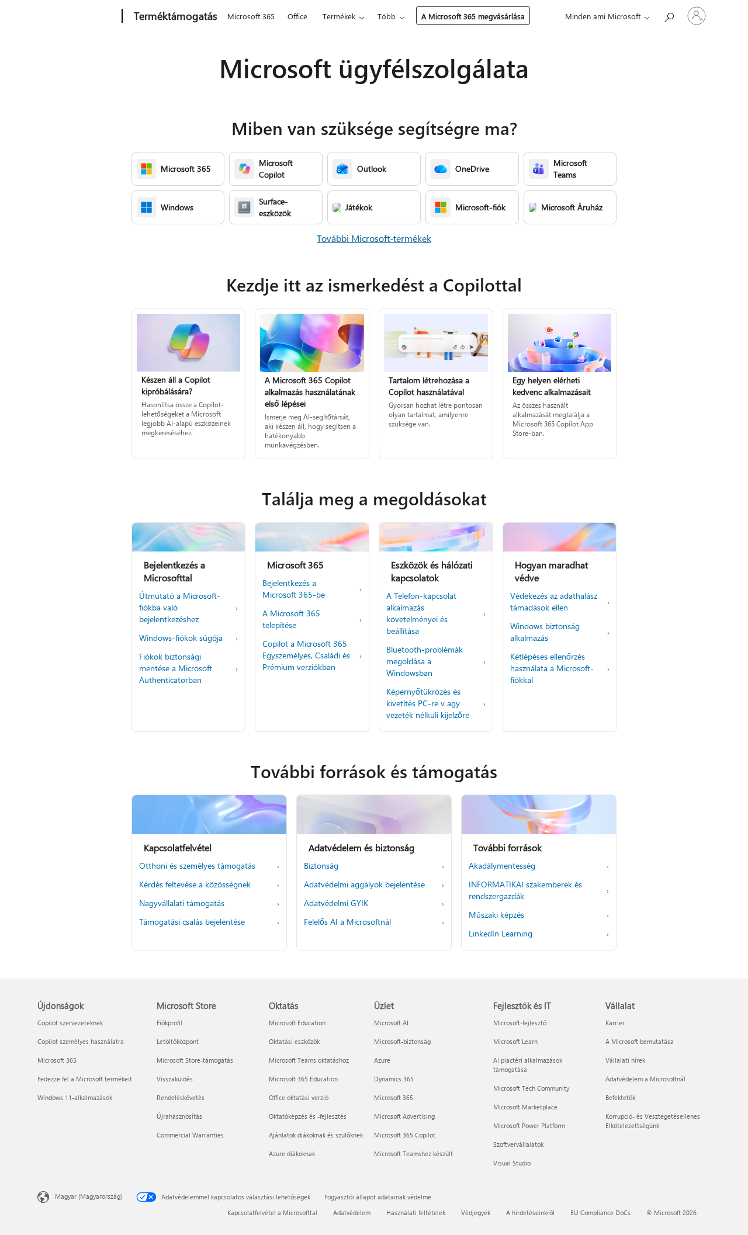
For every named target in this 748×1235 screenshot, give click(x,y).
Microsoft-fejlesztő (519, 1022)
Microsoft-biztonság (402, 1041)
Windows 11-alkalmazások (74, 1097)
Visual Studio (512, 1162)
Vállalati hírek (625, 1060)
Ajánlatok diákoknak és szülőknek (316, 1134)
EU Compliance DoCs (600, 1212)
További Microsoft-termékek (374, 238)
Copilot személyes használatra (80, 1041)
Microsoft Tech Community (531, 1088)
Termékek (339, 16)
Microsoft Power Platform (529, 1125)
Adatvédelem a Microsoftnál (645, 1078)
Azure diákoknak (292, 1153)
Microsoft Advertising (404, 1116)
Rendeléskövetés (181, 1097)
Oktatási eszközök (294, 1041)
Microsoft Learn (515, 1041)
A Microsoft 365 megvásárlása (473, 16)
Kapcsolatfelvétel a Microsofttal (272, 1212)
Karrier (615, 1022)
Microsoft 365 (251, 16)
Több (387, 16)
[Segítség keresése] (668, 15)
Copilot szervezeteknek (70, 1022)
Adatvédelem (351, 1212)
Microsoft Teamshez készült (413, 1153)
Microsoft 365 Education (303, 1078)
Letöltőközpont (178, 1041)
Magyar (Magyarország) (88, 1196)
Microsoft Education (297, 1022)
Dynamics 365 (394, 1078)
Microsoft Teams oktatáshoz (309, 1060)
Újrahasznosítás (179, 1116)
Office (297, 16)
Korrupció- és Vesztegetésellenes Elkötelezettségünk (652, 1121)
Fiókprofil (169, 1022)
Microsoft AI (391, 1022)
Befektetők (620, 1097)
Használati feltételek (415, 1212)
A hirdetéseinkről (530, 1212)
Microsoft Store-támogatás (195, 1060)
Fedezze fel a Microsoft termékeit (84, 1078)
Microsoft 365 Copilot (404, 1134)
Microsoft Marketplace (525, 1106)
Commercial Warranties (190, 1134)
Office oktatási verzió (298, 1097)
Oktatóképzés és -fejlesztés (308, 1116)
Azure (382, 1060)
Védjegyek (475, 1212)
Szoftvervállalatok (518, 1144)
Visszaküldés (175, 1078)
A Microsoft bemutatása (639, 1041)
